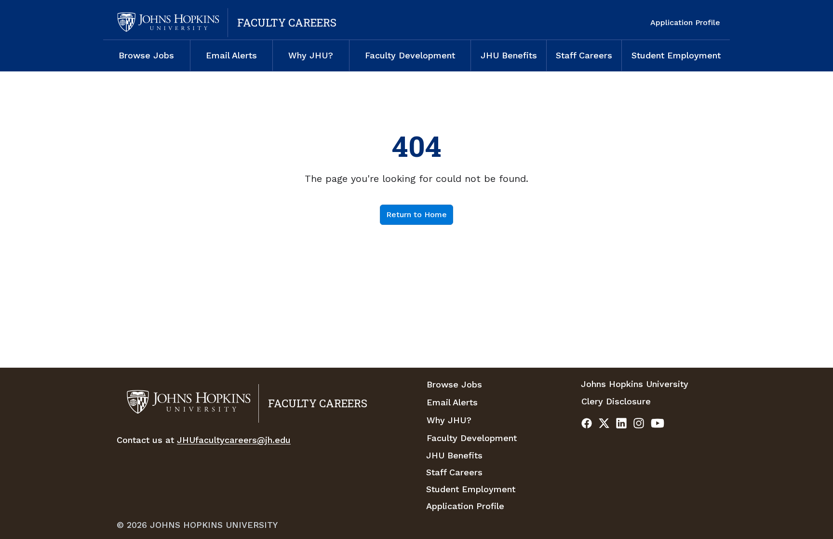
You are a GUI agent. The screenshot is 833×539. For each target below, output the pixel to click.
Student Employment (676, 55)
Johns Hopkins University (634, 384)
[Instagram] (639, 424)
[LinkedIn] (621, 424)
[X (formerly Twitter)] (604, 424)
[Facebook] (586, 424)
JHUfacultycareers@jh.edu (234, 440)
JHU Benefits (509, 55)
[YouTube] (657, 425)
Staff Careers (584, 55)
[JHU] (167, 22)
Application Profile (685, 22)
